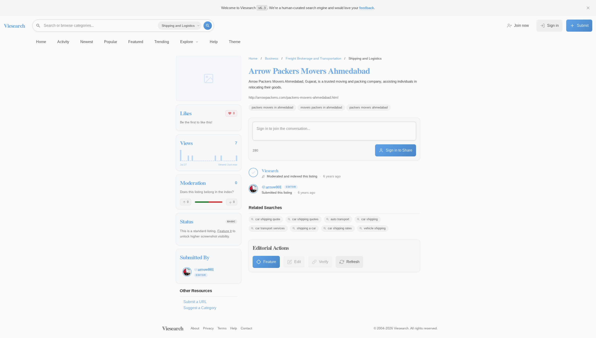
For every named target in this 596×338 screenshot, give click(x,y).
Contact (246, 328)
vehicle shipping (375, 228)
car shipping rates (340, 228)
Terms (222, 328)
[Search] (207, 25)
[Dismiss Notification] (588, 8)
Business (271, 58)
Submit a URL (195, 302)
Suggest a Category (199, 308)
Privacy (208, 328)
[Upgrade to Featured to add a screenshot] (208, 78)
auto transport (340, 219)
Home (253, 58)
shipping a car (306, 228)
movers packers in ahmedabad (321, 107)
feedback (366, 8)
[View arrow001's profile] (253, 188)
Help (233, 328)
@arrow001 (272, 187)
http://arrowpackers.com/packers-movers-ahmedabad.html (293, 97)
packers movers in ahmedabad (272, 107)
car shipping (369, 219)
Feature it (224, 231)
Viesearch (14, 25)
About (195, 328)
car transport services (270, 228)
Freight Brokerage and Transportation (313, 58)
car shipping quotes (305, 219)
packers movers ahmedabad (368, 107)
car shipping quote (267, 219)
